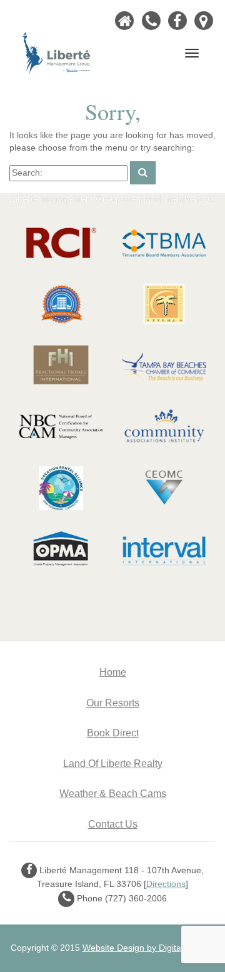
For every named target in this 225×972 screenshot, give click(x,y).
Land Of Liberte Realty (112, 763)
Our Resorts (112, 702)
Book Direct (113, 732)
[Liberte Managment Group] (57, 51)
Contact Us (113, 823)
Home (112, 672)
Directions (166, 884)
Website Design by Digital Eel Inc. (148, 948)
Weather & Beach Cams (112, 793)
